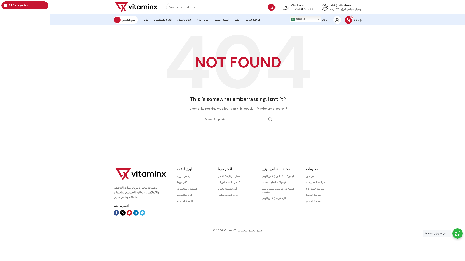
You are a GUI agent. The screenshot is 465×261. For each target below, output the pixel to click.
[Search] (271, 7)
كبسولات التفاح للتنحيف (274, 182)
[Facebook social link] (116, 213)
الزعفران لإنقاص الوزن (274, 198)
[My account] (337, 20)
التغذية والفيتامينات (187, 188)
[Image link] (141, 174)
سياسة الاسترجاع (315, 188)
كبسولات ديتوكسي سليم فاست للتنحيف (278, 190)
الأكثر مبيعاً (182, 182)
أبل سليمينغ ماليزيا (227, 188)
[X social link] (123, 213)
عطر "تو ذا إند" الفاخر (229, 176)
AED (324, 19)
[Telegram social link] (142, 213)
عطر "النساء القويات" (229, 182)
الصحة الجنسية (185, 201)
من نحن (310, 176)
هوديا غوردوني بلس (228, 194)
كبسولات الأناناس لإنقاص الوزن (278, 176)
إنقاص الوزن (183, 176)
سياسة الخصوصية (315, 182)
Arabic (300, 18)
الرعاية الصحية (185, 194)
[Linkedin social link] (136, 213)
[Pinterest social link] (129, 213)
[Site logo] (136, 7)
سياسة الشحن (313, 201)
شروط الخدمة (313, 194)
